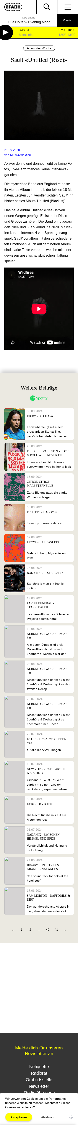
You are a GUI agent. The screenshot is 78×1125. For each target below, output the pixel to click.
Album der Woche (39, 48)
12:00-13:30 (66, 35)
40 (47, 929)
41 (56, 929)
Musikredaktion (20, 155)
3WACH (24, 30)
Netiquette (39, 1066)
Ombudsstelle (39, 1079)
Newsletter (39, 1086)
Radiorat (39, 1073)
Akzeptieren (19, 1117)
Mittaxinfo (25, 35)
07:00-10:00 (66, 30)
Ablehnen (47, 1117)
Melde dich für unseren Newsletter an (39, 1050)
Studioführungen (39, 1092)
